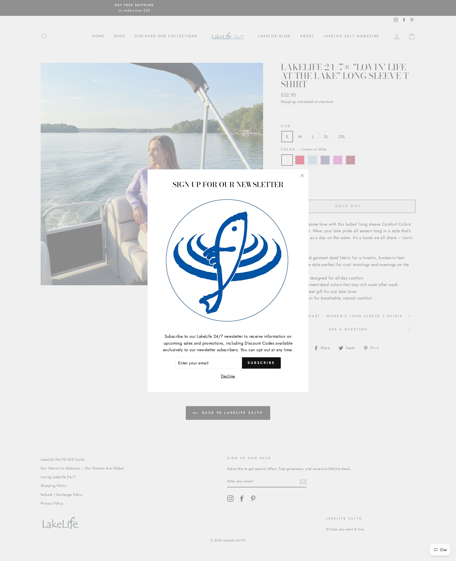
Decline (228, 376)
